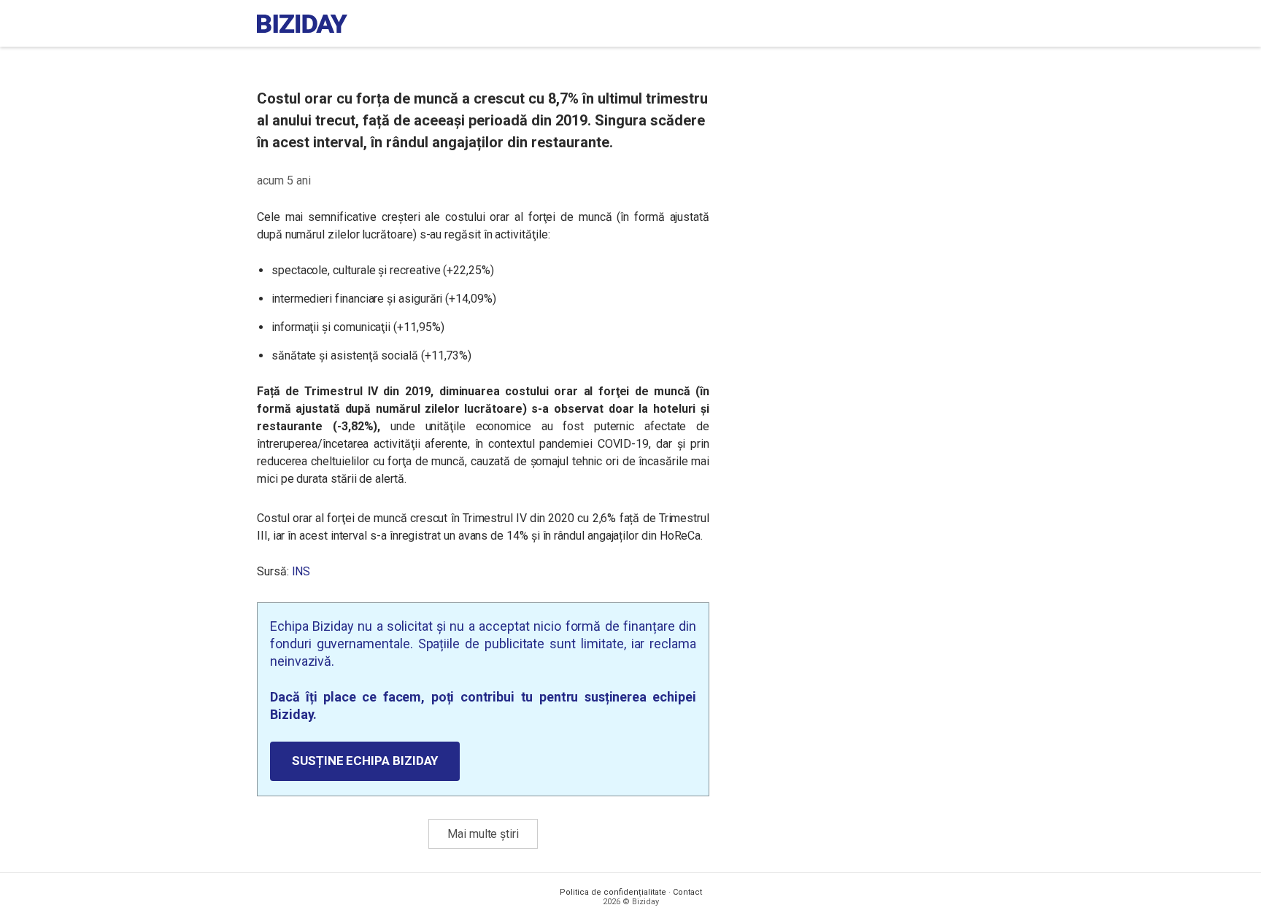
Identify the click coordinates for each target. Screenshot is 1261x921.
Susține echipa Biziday (365, 760)
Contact (687, 892)
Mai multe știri (483, 834)
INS (301, 571)
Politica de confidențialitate (613, 892)
